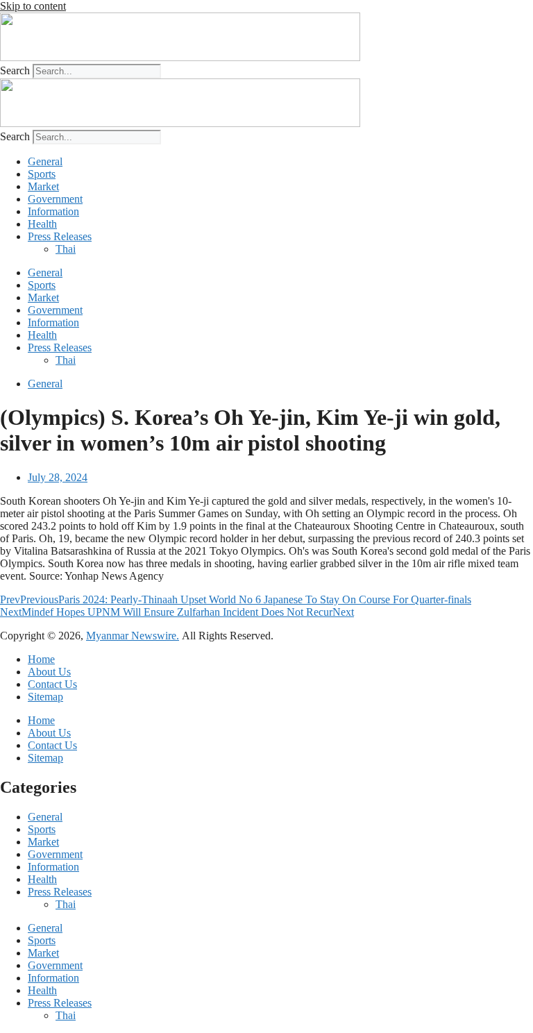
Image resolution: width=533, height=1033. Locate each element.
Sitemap (45, 697)
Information (53, 211)
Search (15, 70)
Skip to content (33, 6)
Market (43, 186)
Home (41, 659)
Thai (66, 249)
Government (55, 199)
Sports (42, 174)
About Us (49, 672)
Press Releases (60, 236)
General (45, 161)
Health (42, 224)
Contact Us (52, 684)
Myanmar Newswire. (132, 635)
